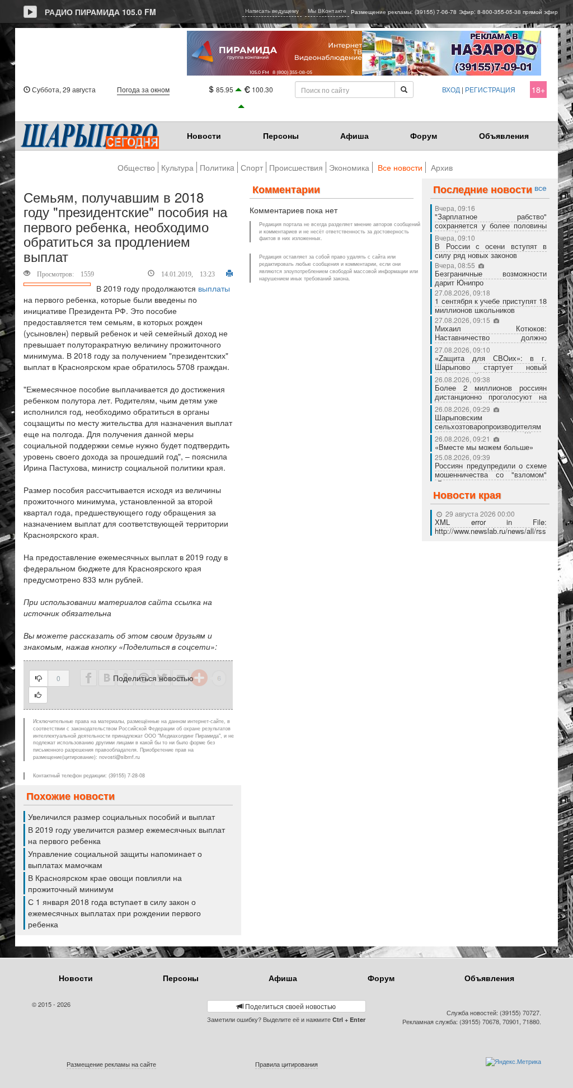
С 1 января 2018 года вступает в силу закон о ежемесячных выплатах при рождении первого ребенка (114, 913)
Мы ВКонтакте (327, 11)
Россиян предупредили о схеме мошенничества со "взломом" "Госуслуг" (491, 474)
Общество (136, 167)
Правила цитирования (286, 1063)
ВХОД (451, 89)
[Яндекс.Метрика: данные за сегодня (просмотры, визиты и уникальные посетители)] (513, 1061)
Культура (177, 167)
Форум (423, 135)
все (540, 187)
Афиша (354, 135)
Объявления (504, 135)
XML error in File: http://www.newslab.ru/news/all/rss (491, 526)
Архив (442, 167)
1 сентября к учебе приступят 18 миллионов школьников (491, 305)
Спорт (252, 167)
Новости (204, 135)
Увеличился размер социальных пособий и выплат (121, 816)
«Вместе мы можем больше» (485, 447)
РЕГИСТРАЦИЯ (490, 89)
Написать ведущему (272, 11)
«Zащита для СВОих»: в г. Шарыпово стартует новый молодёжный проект (491, 367)
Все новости (400, 167)
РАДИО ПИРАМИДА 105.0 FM (100, 11)
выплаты (214, 288)
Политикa (217, 167)
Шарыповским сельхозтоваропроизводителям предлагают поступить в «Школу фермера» (491, 430)
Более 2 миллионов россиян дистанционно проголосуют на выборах (491, 396)
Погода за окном (143, 89)
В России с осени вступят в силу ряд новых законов (491, 250)
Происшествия (296, 167)
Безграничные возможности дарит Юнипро (491, 278)
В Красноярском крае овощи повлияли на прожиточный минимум (105, 883)
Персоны (281, 135)
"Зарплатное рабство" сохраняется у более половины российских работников (491, 225)
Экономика (349, 167)
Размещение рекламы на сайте (111, 1063)
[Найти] (404, 89)
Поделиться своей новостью (289, 1006)
